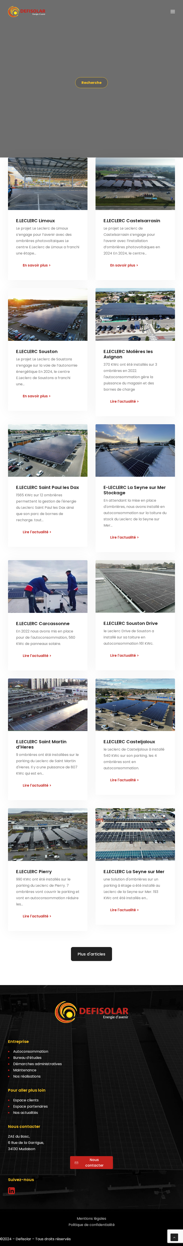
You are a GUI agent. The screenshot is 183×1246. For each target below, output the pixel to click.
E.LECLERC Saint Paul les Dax (47, 487)
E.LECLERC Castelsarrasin (132, 221)
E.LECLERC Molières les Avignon (128, 354)
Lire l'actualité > (124, 401)
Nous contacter (94, 1162)
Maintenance (24, 1070)
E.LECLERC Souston (37, 351)
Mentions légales (91, 1218)
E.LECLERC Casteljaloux (129, 742)
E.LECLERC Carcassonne (43, 623)
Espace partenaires (30, 1106)
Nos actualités (25, 1112)
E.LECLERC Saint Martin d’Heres (41, 744)
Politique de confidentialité (92, 1224)
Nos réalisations (27, 1076)
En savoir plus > (37, 265)
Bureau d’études (27, 1057)
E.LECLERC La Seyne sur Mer (134, 871)
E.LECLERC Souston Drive (131, 623)
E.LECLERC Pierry (34, 871)
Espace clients (26, 1100)
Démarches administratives (37, 1063)
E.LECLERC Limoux (35, 221)
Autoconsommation (30, 1051)
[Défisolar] (26, 11)
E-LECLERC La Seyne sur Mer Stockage (135, 490)
